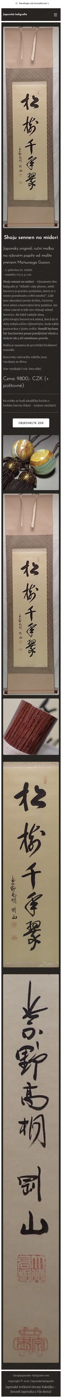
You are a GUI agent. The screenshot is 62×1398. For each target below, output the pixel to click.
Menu (55, 14)
